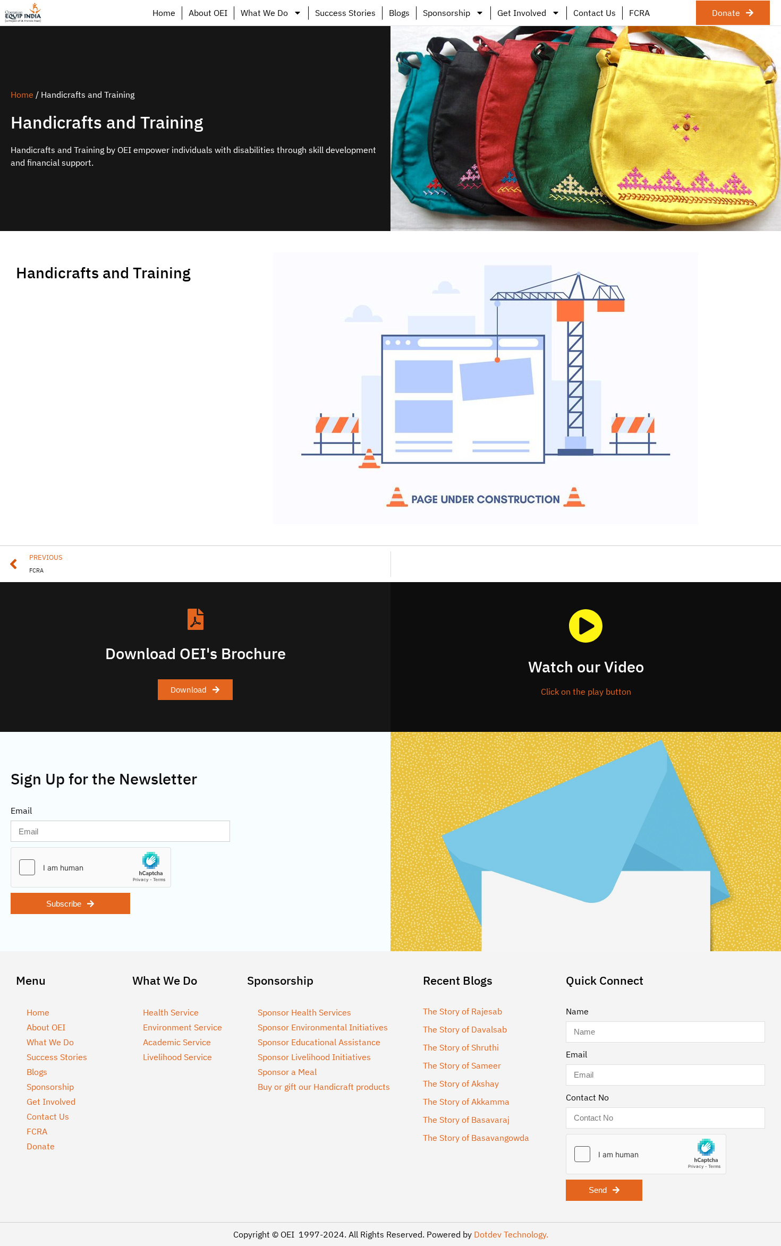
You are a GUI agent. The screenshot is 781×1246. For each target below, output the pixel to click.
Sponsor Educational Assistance (319, 1042)
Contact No (587, 1097)
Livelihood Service (177, 1057)
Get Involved (521, 12)
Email (21, 810)
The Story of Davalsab (465, 1029)
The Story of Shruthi (461, 1047)
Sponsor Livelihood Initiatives (314, 1057)
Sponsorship (446, 12)
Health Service (171, 1012)
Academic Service (177, 1042)
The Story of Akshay (461, 1083)
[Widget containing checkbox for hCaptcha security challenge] (91, 867)
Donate (41, 1146)
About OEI (208, 12)
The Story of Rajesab (462, 1011)
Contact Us (594, 12)
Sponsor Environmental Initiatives (323, 1027)
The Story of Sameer (462, 1065)
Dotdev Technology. (511, 1234)
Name (577, 1011)
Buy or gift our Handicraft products (324, 1086)
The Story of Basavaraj (466, 1119)
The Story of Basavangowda (476, 1137)
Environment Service (182, 1027)
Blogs (399, 12)
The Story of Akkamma (466, 1101)
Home (163, 12)
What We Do (264, 12)
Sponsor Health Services (304, 1012)
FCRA (639, 12)
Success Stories (345, 12)
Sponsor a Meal (287, 1071)
